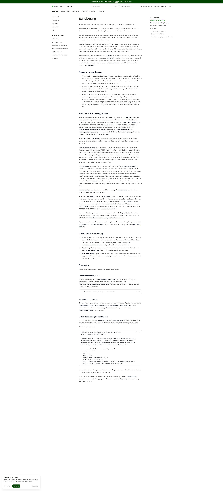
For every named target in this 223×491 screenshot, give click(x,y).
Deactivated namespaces (158, 31)
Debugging (153, 28)
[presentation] (110, 348)
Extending (92, 11)
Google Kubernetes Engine (107, 279)
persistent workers (92, 250)
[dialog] (21, 482)
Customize (34, 486)
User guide (75, 11)
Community (101, 11)
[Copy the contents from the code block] (136, 292)
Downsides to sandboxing (158, 25)
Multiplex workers (88, 253)
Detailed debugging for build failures (161, 37)
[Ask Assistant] (139, 292)
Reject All (7, 486)
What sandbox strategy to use (159, 23)
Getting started (65, 11)
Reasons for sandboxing (157, 20)
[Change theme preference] (170, 6)
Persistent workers (130, 122)
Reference (84, 11)
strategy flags (127, 117)
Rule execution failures (157, 34)
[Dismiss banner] (220, 2)
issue (116, 1)
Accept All (16, 486)
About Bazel (55, 11)
